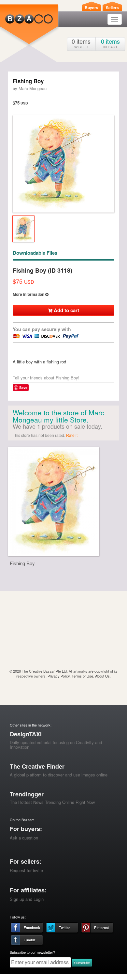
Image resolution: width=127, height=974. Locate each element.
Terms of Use (82, 676)
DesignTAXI (26, 734)
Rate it (72, 435)
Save (23, 387)
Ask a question (24, 837)
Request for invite (26, 870)
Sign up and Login (27, 899)
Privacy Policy (59, 676)
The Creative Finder (37, 766)
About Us (102, 676)
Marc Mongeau (33, 88)
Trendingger (27, 794)
